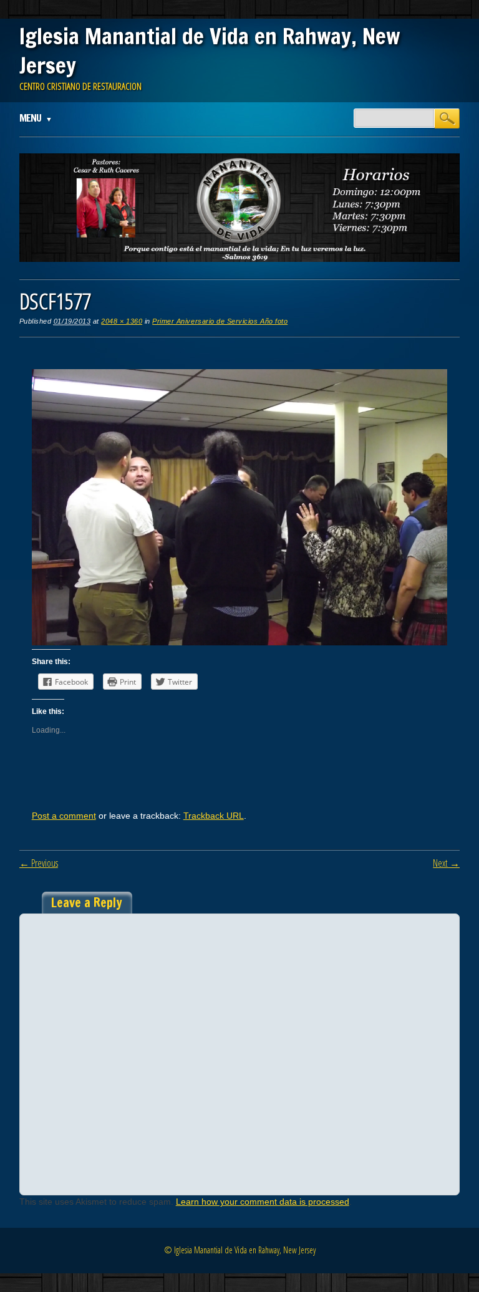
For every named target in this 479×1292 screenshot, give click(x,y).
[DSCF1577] (240, 642)
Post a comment (64, 816)
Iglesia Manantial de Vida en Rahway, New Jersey (209, 51)
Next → (446, 863)
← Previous (38, 863)
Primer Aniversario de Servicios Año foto (220, 321)
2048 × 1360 (121, 321)
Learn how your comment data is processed (262, 1202)
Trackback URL (213, 816)
